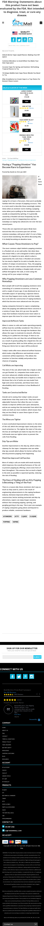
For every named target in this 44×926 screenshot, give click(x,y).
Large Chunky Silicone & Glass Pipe (26, 93)
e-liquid (15, 261)
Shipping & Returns (8, 753)
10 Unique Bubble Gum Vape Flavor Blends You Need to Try (21, 74)
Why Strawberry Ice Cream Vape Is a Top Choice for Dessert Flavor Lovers (21, 80)
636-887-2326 (9, 827)
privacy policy (6, 742)
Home (4, 158)
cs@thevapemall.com (13, 830)
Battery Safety (6, 747)
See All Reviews (10, 692)
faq (3, 733)
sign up (4, 773)
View (26, 101)
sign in (4, 770)
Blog (3, 756)
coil (12, 251)
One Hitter (26, 106)
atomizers (33, 203)
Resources (5, 759)
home (4, 727)
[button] (37, 694)
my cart (4, 779)
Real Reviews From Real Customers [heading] (17, 690)
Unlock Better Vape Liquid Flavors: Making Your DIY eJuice (21, 56)
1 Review (31, 108)
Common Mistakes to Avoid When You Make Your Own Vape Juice (20, 62)
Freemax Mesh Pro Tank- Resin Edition (26, 137)
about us (5, 730)
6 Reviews (30, 141)
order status (6, 776)
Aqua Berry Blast (27, 120)
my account (6, 767)
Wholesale (5, 750)
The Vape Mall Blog (12, 158)
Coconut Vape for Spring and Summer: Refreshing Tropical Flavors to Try (20, 68)
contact (4, 736)
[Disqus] (22, 552)
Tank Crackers (6, 745)
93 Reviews (30, 122)
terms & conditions (8, 739)
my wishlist (5, 781)
